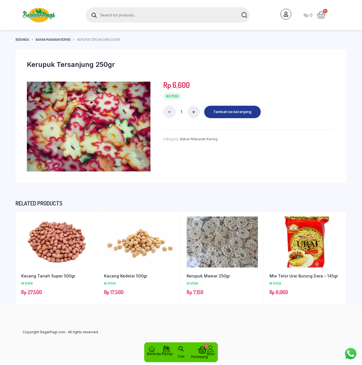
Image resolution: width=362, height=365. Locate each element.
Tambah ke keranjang (232, 111)
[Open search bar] (181, 348)
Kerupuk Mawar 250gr (208, 275)
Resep (167, 354)
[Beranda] (151, 348)
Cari (181, 356)
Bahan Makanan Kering (53, 39)
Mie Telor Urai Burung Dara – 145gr (304, 275)
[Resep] (166, 348)
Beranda (22, 39)
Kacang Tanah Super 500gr (48, 275)
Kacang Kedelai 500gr (125, 275)
